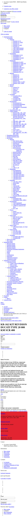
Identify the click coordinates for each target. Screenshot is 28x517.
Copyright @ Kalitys (6, 478)
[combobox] (8, 17)
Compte (3, 304)
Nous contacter (7, 513)
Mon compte (7, 26)
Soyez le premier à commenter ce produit (11, 334)
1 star (2, 406)
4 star (2, 402)
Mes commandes (8, 512)
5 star (2, 401)
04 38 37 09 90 (15, 21)
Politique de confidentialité (10, 468)
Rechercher (3, 14)
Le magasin (6, 462)
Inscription (11, 506)
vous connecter (13, 410)
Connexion (6, 27)
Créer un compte (8, 31)
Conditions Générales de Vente (11, 465)
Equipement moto (8, 308)
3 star (2, 403)
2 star (2, 405)
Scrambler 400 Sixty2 (9, 312)
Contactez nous (7, 6)
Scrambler (6, 311)
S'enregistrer (7, 457)
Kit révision (6, 309)
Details (2, 389)
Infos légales (7, 466)
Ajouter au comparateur (6, 348)
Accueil (6, 306)
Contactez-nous (7, 463)
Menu (2, 302)
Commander (7, 454)
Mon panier (6, 452)
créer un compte (23, 410)
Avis (2, 394)
